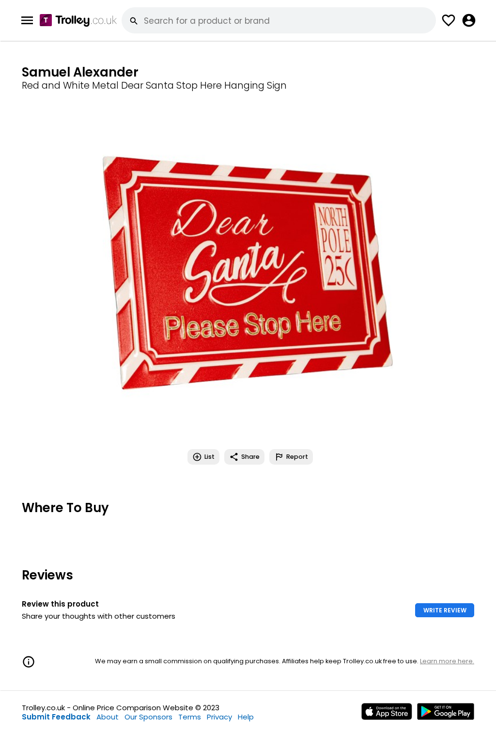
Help (246, 717)
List (209, 456)
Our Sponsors (148, 717)
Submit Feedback (56, 717)
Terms (189, 717)
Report (297, 456)
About (107, 717)
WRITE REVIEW (444, 610)
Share (250, 456)
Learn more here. (447, 661)
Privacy (219, 717)
